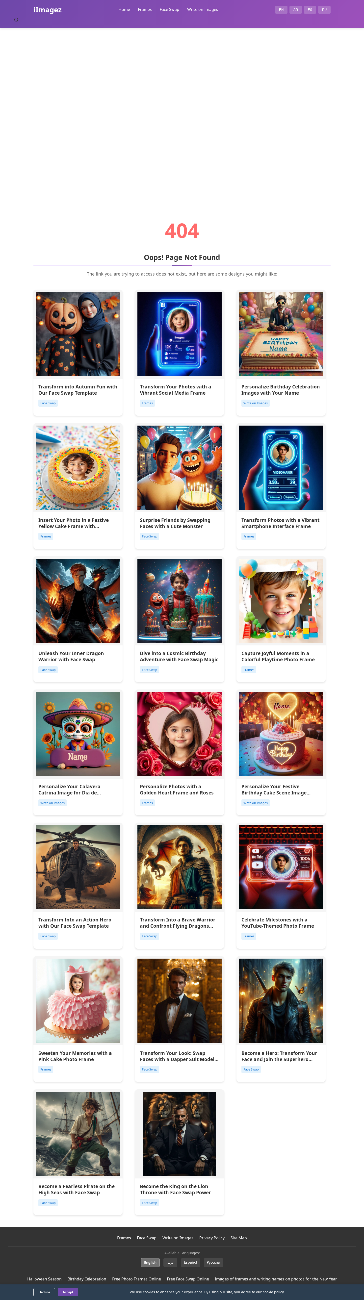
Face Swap (169, 9)
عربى (170, 1262)
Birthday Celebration (87, 1279)
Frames (145, 9)
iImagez (47, 9)
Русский (213, 1262)
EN (281, 10)
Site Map (239, 1238)
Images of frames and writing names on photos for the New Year (276, 1279)
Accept (68, 1292)
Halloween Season (44, 1279)
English (150, 1262)
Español (190, 1262)
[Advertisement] (182, 110)
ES (310, 10)
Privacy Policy (212, 1238)
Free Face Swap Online (188, 1279)
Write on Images (202, 9)
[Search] (16, 19)
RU (324, 10)
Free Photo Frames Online (136, 1279)
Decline (44, 1292)
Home (124, 9)
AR (295, 10)
